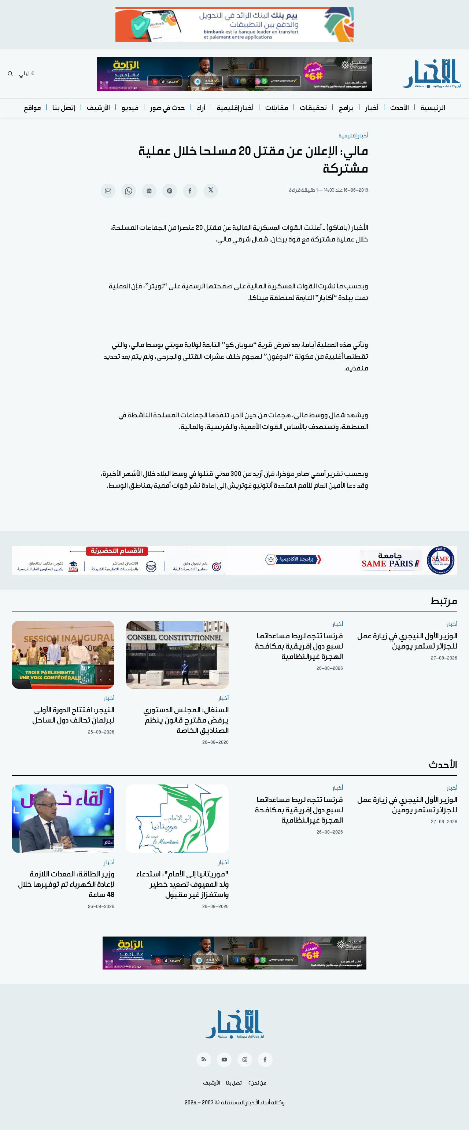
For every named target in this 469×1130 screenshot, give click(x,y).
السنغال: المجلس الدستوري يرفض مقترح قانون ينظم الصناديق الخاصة (186, 720)
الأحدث (399, 107)
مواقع (32, 107)
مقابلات (276, 107)
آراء (201, 107)
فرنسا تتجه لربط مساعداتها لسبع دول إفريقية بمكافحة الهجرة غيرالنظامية (299, 646)
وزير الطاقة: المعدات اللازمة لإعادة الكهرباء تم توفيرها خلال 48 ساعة (66, 884)
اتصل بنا (234, 1083)
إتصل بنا (63, 107)
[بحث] (10, 74)
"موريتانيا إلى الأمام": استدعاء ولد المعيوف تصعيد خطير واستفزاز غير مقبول (182, 884)
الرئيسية (433, 107)
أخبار (371, 107)
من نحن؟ (257, 1083)
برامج (346, 107)
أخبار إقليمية (235, 107)
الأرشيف (98, 107)
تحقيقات (313, 107)
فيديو (130, 107)
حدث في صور (167, 107)
